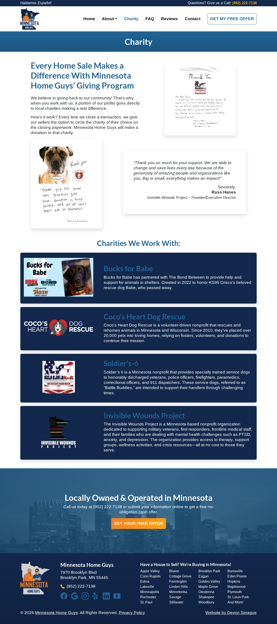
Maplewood (236, 586)
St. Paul (146, 602)
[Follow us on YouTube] (118, 596)
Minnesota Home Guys (56, 612)
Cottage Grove (180, 576)
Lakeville (147, 586)
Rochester (148, 597)
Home (89, 18)
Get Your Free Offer (138, 523)
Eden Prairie (237, 576)
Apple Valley (150, 571)
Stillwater (176, 602)
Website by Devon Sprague (231, 612)
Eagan (203, 576)
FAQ (149, 18)
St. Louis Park (238, 597)
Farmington (178, 581)
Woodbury (206, 602)
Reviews (169, 18)
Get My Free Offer (232, 18)
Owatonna (206, 592)
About (108, 18)
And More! (235, 602)
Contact (192, 18)
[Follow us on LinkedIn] (108, 596)
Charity (131, 18)
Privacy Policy (132, 612)
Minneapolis (149, 592)
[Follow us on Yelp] (97, 596)
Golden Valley (209, 581)
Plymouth (234, 592)
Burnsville (235, 571)
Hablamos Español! (36, 3)
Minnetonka (178, 592)
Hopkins (233, 581)
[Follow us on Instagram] (87, 596)
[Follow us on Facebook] (65, 596)
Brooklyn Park (209, 571)
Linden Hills (178, 586)
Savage (175, 597)
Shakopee (206, 597)
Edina (144, 581)
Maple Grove (208, 586)
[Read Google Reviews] (76, 596)
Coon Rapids (150, 576)
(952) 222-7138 (244, 3)
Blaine (174, 571)
